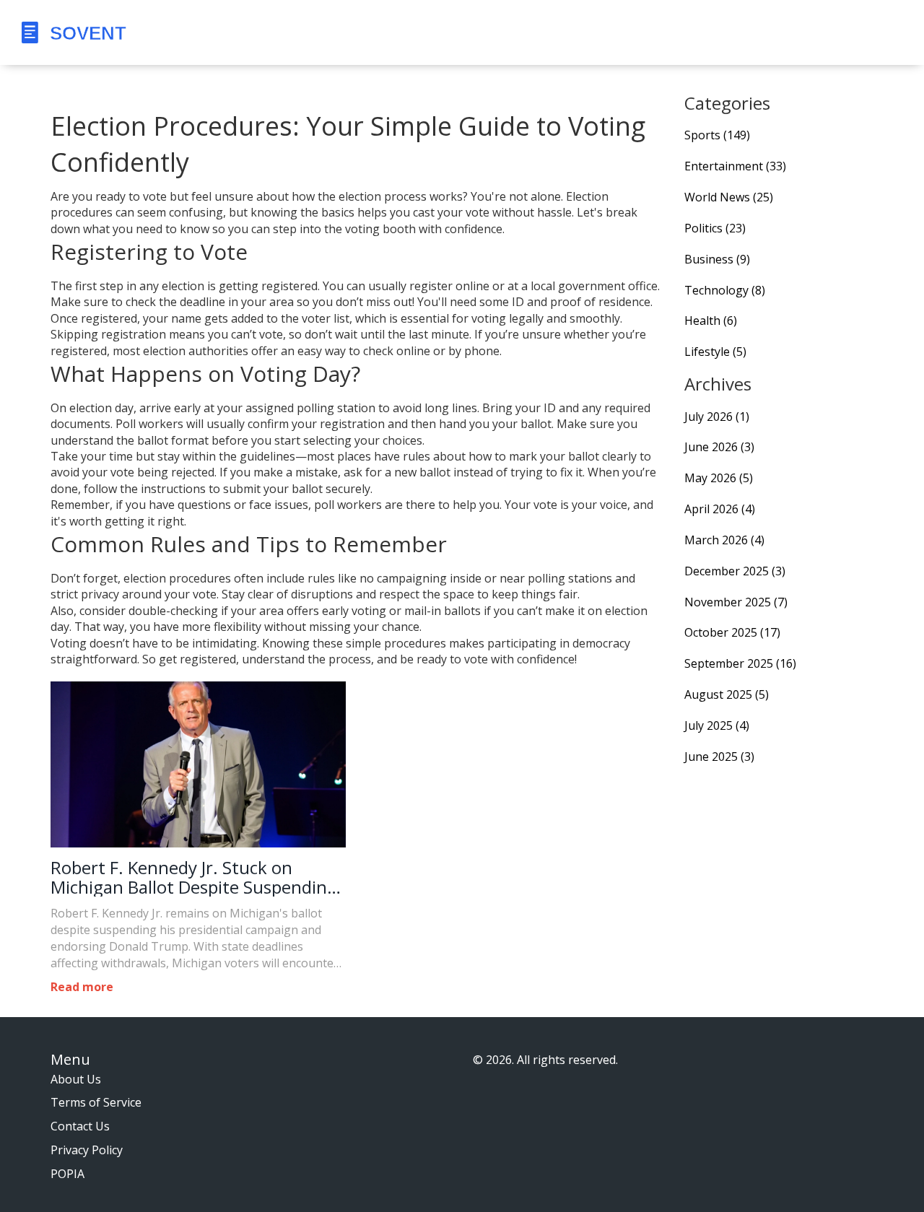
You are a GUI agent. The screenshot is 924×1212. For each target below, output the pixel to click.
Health (710, 320)
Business (717, 259)
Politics (715, 228)
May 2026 (718, 478)
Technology (724, 290)
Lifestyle (715, 351)
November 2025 (736, 602)
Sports (717, 135)
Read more (82, 987)
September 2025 (740, 663)
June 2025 (719, 756)
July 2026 (716, 416)
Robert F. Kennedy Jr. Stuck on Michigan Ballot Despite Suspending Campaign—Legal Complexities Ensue (194, 877)
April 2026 (719, 509)
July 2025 (716, 725)
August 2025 (726, 694)
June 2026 (719, 447)
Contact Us (80, 1126)
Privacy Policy (87, 1150)
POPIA (67, 1174)
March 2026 (724, 540)
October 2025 (732, 632)
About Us (76, 1079)
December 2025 (734, 571)
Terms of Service (96, 1102)
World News (728, 197)
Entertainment (735, 166)
